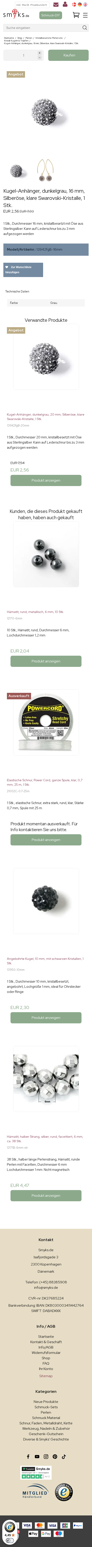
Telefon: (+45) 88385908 (46, 1282)
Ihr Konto (46, 1368)
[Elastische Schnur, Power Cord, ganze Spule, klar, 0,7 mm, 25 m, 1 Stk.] (46, 732)
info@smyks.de (46, 1287)
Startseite (46, 1336)
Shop (46, 1358)
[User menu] (65, 5)
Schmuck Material (46, 1417)
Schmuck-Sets (46, 1407)
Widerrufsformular (46, 1352)
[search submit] (85, 28)
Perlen (46, 1412)
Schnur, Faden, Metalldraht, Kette (46, 1423)
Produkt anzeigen (46, 480)
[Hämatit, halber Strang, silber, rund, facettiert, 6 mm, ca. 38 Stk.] (46, 1088)
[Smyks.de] (16, 15)
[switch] (10, 1540)
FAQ (46, 1363)
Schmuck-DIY (51, 15)
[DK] (74, 4)
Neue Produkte (46, 1401)
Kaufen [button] (69, 55)
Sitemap (46, 1376)
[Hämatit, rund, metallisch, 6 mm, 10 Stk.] (46, 563)
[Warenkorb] (76, 15)
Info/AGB (46, 1347)
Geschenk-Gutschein (46, 1434)
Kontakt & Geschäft (46, 1342)
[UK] (85, 4)
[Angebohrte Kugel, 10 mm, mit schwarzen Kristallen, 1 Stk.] (46, 910)
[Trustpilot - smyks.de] (36, 1473)
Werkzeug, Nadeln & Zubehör (46, 1428)
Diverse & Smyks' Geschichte (46, 1439)
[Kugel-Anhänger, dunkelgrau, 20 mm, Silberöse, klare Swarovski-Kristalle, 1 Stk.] (46, 366)
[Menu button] (85, 15)
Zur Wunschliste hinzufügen (18, 270)
